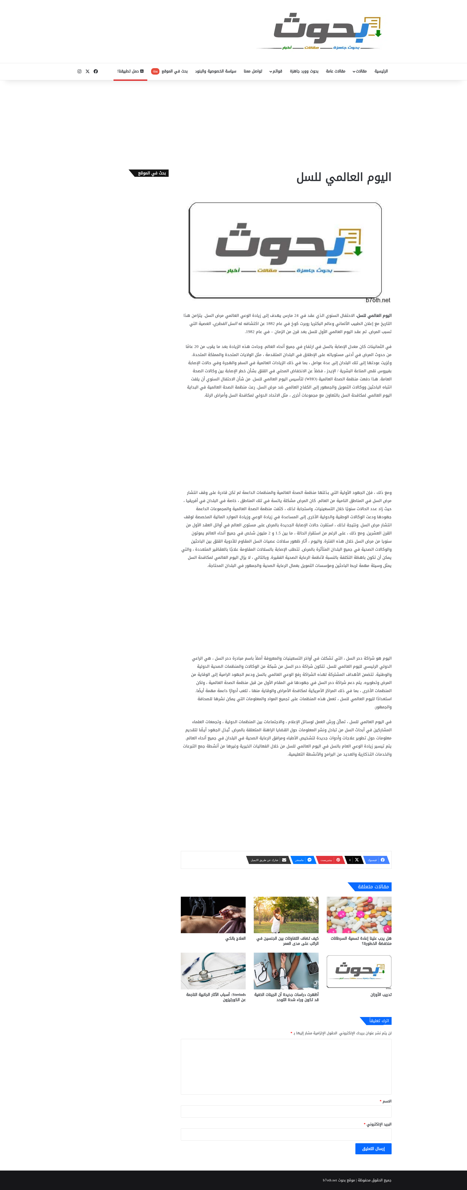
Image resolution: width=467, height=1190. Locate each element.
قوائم (277, 71)
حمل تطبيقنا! (128, 71)
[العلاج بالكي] (213, 915)
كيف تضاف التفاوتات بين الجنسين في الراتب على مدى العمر (287, 941)
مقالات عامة (335, 71)
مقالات (361, 71)
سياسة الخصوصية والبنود (215, 71)
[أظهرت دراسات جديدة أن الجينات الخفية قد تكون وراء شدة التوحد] (286, 971)
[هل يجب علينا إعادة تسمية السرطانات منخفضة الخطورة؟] (359, 915)
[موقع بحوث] (324, 31)
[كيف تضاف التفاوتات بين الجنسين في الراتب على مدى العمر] (286, 915)
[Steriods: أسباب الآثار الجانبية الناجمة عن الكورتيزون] (213, 971)
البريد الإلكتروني (378, 1124)
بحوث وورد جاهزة (304, 71)
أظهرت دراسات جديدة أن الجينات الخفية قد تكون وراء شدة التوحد (286, 997)
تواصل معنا (253, 71)
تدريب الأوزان (381, 994)
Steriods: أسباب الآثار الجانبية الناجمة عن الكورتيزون (216, 997)
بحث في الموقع (170, 71)
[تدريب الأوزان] (359, 971)
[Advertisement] (233, 123)
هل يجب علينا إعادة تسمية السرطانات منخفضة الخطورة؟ (361, 941)
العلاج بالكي (235, 938)
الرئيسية (381, 71)
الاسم (386, 1101)
